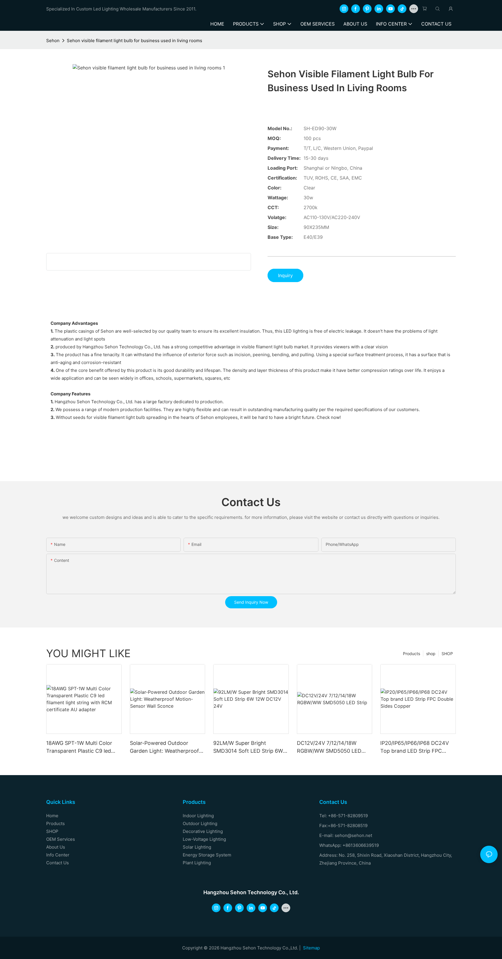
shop (430, 653)
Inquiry (285, 275)
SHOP (447, 653)
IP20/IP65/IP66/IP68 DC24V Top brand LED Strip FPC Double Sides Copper (414, 747)
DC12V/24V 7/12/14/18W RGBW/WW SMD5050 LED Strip (329, 747)
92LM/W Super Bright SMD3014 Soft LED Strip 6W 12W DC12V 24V (248, 747)
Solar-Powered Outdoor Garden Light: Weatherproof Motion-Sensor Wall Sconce (164, 747)
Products (411, 653)
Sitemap (311, 948)
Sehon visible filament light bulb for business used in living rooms (134, 40)
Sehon (53, 40)
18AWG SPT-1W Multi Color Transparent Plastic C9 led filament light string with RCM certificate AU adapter (83, 747)
